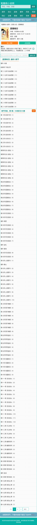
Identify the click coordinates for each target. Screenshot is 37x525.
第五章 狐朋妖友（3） (7, 190)
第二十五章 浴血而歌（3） (9, 107)
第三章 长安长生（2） (7, 142)
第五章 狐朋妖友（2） (7, 186)
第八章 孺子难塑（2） (7, 308)
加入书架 (9, 43)
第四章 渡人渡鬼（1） (7, 150)
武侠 (15, 12)
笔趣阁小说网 (7, 3)
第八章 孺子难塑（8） (7, 331)
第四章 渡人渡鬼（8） (7, 178)
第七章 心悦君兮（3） (7, 272)
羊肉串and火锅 (19, 31)
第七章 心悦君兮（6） (7, 284)
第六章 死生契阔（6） (7, 237)
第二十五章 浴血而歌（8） (9, 87)
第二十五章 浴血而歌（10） (9, 79)
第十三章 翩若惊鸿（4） (8, 453)
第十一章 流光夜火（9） (8, 410)
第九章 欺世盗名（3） (7, 343)
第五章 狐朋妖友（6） (7, 201)
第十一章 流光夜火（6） (8, 398)
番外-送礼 (4, 245)
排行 (21, 16)
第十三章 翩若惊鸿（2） (8, 445)
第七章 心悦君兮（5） (7, 280)
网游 (33, 12)
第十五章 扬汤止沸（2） (8, 485)
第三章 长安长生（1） (7, 138)
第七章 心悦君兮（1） (7, 260)
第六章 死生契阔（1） (7, 213)
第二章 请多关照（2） (7, 131)
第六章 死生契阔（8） (7, 253)
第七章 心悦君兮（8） (7, 292)
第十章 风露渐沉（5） (7, 375)
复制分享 (32, 55)
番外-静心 (4, 264)
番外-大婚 (20, 39)
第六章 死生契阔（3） (7, 225)
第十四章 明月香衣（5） (8, 477)
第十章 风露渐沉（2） (7, 363)
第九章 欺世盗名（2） (7, 339)
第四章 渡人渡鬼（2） (7, 154)
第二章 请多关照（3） (7, 135)
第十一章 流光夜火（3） (8, 386)
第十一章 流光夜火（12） (8, 422)
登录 (33, 16)
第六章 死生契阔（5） (7, 233)
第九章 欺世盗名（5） (7, 351)
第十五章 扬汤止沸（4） (8, 493)
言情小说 (14, 24)
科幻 (3, 16)
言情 (9, 16)
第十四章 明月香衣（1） (8, 457)
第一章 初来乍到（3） (7, 123)
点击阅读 (27, 43)
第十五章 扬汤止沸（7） (8, 504)
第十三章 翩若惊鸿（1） (8, 441)
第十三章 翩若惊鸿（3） (8, 449)
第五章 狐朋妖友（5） (7, 198)
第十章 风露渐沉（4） (7, 371)
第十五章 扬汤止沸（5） (8, 497)
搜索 (33, 6)
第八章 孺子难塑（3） (7, 312)
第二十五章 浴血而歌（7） (9, 91)
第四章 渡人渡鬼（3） (7, 158)
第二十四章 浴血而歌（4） (9, 103)
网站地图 (18, 522)
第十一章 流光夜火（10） (8, 414)
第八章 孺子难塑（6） (7, 323)
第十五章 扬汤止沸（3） (8, 489)
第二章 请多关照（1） (7, 127)
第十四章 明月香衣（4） (8, 469)
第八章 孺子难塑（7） (7, 327)
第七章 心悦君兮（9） (7, 296)
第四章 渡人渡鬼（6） (7, 170)
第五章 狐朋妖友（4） (7, 194)
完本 (27, 16)
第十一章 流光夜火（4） (8, 390)
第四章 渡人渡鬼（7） (7, 174)
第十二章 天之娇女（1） (8, 426)
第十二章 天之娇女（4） (8, 438)
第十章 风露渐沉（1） (7, 359)
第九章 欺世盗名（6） (7, 355)
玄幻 (9, 12)
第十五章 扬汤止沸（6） (8, 500)
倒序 (33, 111)
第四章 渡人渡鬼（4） (7, 162)
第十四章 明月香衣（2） (8, 461)
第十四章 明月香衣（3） (8, 465)
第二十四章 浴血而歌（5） (9, 99)
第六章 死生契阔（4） (7, 229)
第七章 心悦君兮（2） (7, 268)
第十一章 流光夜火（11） (8, 418)
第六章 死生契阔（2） (7, 217)
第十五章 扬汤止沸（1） (8, 481)
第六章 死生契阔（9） (7, 257)
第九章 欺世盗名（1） (7, 335)
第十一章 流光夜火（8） (8, 406)
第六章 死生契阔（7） (7, 241)
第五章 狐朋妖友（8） (7, 209)
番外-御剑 (4, 249)
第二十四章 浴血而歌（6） (9, 95)
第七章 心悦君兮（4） (7, 276)
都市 (21, 12)
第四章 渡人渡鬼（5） (7, 166)
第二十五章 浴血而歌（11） (9, 75)
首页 (3, 12)
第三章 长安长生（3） (7, 146)
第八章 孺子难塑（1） (7, 304)
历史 (27, 12)
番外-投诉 (4, 473)
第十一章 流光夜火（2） (8, 382)
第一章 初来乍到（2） (7, 119)
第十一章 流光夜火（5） (8, 394)
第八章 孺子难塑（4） (7, 316)
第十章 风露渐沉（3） (7, 367)
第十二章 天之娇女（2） (8, 430)
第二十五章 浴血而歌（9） (9, 83)
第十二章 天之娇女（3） (8, 434)
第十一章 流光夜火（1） (8, 379)
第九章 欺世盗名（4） (7, 347)
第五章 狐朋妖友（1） (7, 182)
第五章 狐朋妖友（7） (7, 205)
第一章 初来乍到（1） (7, 115)
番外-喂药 (4, 221)
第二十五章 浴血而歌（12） (9, 71)
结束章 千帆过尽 (6, 67)
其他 (15, 16)
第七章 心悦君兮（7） (7, 288)
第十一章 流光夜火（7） (8, 402)
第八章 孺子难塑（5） (7, 319)
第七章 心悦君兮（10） (8, 300)
